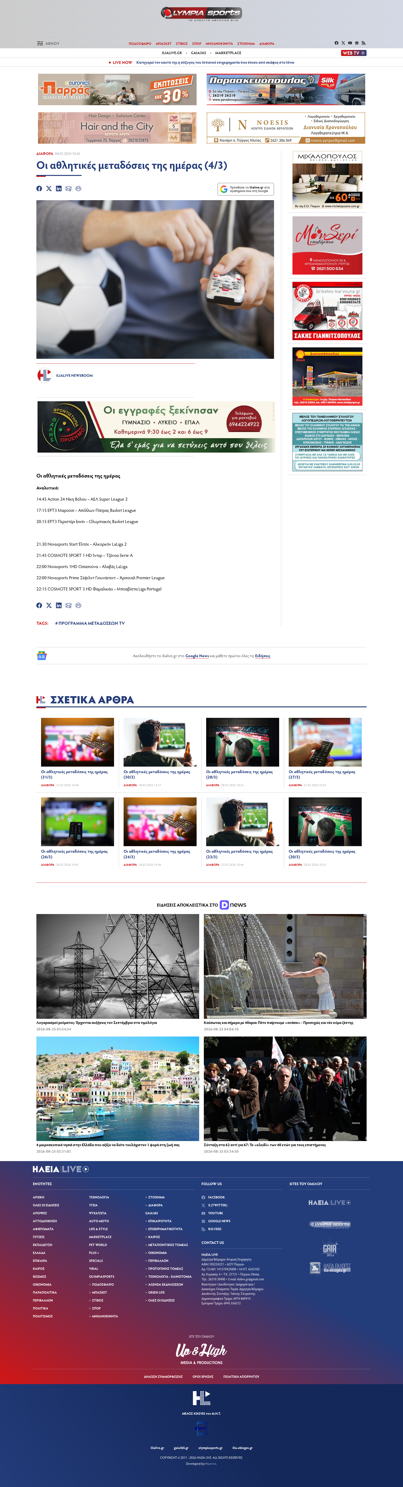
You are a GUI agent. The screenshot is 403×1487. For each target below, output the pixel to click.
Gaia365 (198, 52)
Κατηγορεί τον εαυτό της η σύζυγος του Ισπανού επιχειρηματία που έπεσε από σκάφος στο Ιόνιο (215, 62)
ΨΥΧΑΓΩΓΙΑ (98, 1213)
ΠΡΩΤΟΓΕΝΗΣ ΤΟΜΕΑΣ (165, 1268)
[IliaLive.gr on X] (343, 43)
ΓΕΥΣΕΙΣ (39, 1237)
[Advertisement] (327, 507)
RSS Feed (214, 1229)
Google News (197, 655)
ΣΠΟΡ (196, 43)
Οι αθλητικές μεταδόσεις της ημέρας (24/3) (157, 853)
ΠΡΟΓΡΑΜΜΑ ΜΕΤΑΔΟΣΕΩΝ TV (92, 623)
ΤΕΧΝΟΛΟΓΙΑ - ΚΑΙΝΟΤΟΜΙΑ (170, 1276)
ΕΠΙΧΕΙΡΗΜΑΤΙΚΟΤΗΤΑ (165, 1229)
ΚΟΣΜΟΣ (39, 1276)
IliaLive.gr (157, 1447)
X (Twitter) (217, 1205)
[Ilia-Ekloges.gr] (330, 1269)
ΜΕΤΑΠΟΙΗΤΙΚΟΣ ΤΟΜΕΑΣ (168, 1245)
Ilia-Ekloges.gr (243, 1447)
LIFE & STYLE (98, 1229)
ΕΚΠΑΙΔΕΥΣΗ (42, 1245)
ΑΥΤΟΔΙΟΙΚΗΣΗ (45, 1221)
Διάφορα (44, 153)
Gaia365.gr (181, 1447)
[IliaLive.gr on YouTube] (350, 43)
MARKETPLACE (100, 1237)
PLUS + (94, 1252)
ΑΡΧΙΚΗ (38, 1197)
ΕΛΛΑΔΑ (39, 1252)
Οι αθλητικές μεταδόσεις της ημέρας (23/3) (239, 853)
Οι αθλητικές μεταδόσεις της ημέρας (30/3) (157, 774)
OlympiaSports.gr (210, 1447)
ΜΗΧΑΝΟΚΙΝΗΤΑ (219, 43)
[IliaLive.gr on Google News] (357, 43)
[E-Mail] (68, 189)
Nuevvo (210, 1463)
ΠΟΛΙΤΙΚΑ (40, 1308)
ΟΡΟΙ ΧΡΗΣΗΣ (203, 1376)
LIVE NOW (122, 62)
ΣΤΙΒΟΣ (182, 43)
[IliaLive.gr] (330, 1202)
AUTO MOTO (99, 1221)
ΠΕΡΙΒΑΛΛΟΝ (43, 1300)
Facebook (216, 1197)
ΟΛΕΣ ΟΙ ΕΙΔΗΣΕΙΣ (46, 1205)
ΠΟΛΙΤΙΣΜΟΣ (43, 1316)
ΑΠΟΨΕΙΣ (40, 1213)
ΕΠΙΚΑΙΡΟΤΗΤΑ (160, 1221)
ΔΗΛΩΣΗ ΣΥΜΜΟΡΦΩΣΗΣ (163, 1376)
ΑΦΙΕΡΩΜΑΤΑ (43, 1229)
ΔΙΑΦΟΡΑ (266, 43)
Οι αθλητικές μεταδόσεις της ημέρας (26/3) (74, 853)
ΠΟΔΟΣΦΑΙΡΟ (140, 43)
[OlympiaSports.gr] (330, 1224)
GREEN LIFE (156, 1292)
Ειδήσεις (262, 655)
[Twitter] (49, 189)
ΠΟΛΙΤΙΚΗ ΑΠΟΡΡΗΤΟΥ (241, 1376)
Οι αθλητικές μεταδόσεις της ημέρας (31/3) (74, 774)
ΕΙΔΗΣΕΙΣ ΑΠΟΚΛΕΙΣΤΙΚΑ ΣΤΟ (188, 905)
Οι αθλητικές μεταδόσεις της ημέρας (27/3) (322, 774)
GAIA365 (151, 1213)
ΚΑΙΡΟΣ (39, 1268)
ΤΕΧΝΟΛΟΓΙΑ (99, 1197)
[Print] (78, 189)
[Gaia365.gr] (330, 1247)
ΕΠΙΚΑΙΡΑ (40, 1260)
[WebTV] (354, 52)
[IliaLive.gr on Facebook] (337, 43)
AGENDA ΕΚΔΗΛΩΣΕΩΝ (165, 1284)
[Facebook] (39, 189)
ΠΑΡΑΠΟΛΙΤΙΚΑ (45, 1292)
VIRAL (93, 1268)
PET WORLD (98, 1245)
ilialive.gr (172, 52)
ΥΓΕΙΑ (93, 1205)
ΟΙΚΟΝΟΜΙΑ (42, 1284)
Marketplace (228, 52)
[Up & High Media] (201, 1353)
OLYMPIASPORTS (101, 1276)
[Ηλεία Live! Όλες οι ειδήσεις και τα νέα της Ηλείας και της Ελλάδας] (201, 14)
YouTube (215, 1213)
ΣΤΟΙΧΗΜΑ (246, 43)
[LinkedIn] (59, 189)
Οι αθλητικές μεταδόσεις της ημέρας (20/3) (322, 853)
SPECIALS (96, 1260)
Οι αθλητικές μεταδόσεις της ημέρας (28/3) (239, 774)
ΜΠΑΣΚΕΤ (163, 43)
